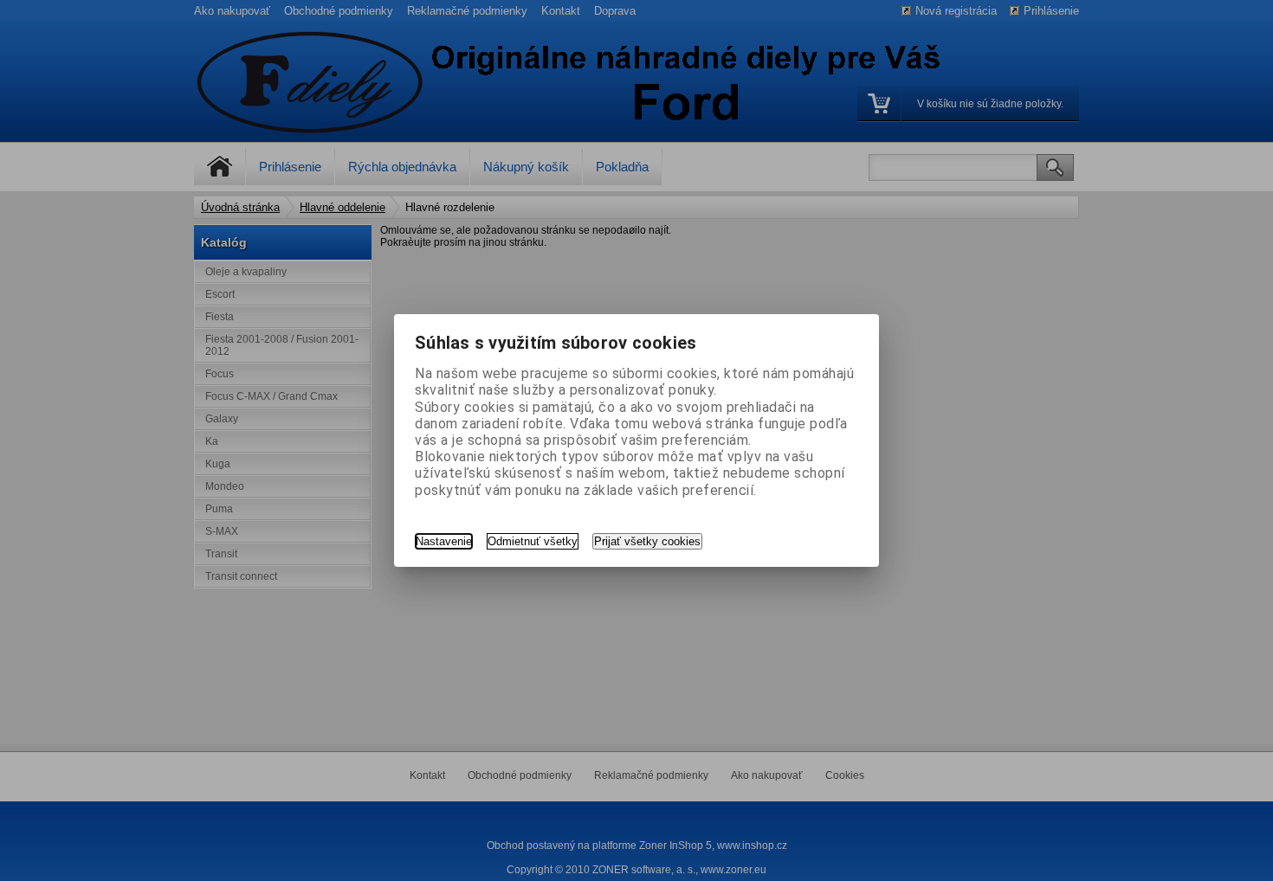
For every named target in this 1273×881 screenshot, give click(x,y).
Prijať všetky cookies (647, 541)
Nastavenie (444, 541)
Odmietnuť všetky (533, 541)
